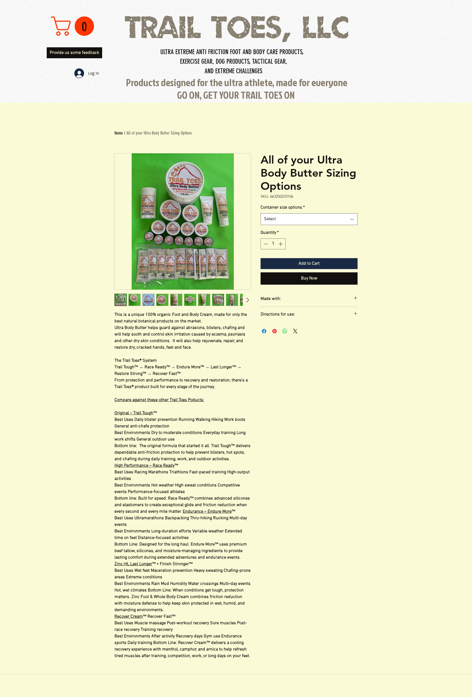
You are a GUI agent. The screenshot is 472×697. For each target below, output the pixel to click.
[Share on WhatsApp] (285, 331)
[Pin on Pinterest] (274, 331)
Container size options (283, 207)
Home (118, 133)
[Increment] (281, 244)
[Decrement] (265, 244)
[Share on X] (295, 331)
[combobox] (309, 219)
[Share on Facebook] (264, 331)
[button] (75, 26)
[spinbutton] (273, 244)
